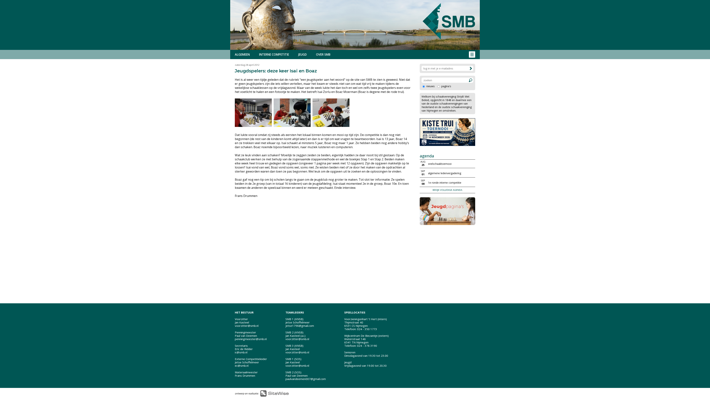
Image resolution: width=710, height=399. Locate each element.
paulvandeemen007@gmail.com (305, 379)
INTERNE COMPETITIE (274, 54)
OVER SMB (323, 54)
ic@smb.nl (241, 352)
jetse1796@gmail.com (299, 326)
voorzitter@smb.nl (246, 326)
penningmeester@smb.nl (251, 339)
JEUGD (302, 54)
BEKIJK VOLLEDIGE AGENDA (447, 190)
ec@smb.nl (241, 365)
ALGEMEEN (242, 54)
